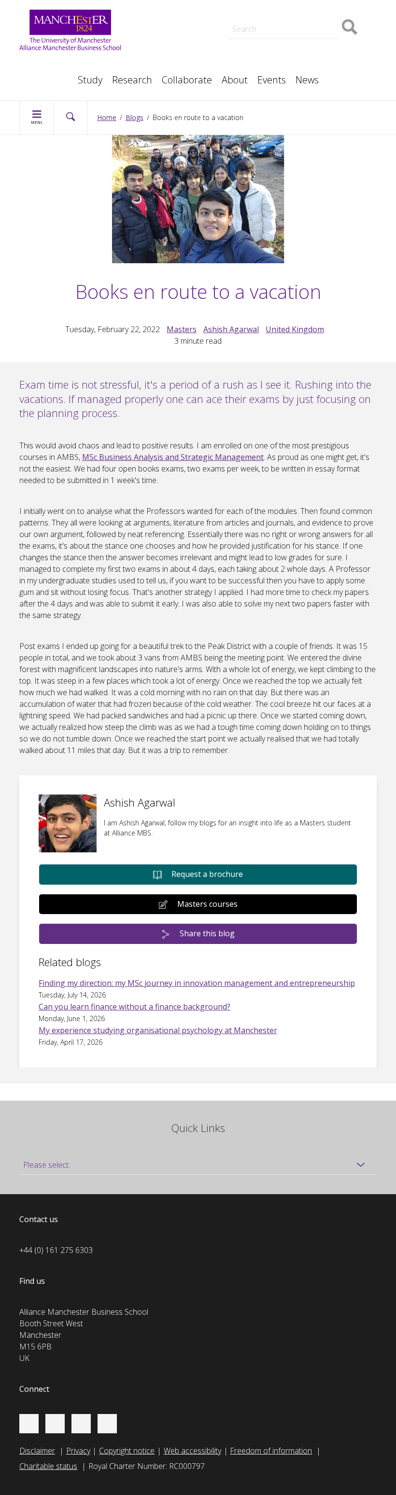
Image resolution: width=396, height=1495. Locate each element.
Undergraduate (293, 42)
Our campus (50, 75)
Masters (162, 42)
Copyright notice (127, 1450)
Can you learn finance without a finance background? (134, 1006)
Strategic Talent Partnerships (197, 9)
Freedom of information (271, 1450)
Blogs (134, 117)
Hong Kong (48, 75)
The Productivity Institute (71, 75)
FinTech (280, 54)
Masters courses (207, 904)
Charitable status (48, 1466)
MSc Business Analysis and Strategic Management (173, 457)
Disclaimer (37, 1450)
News (307, 79)
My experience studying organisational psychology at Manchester (158, 1030)
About (235, 79)
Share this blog (207, 933)
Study (90, 79)
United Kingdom (295, 329)
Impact (160, 21)
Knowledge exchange (185, 31)
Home (106, 117)
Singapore (46, 63)
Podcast (162, 7)
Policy (39, 63)
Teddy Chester (173, 21)
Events (271, 79)
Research (132, 79)
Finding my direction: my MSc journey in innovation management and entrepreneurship (197, 983)
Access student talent (304, 9)
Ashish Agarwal (231, 329)
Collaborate (187, 79)
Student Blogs (53, 63)
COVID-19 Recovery (182, 54)
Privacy (78, 1450)
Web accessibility (192, 1450)
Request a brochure (207, 874)
